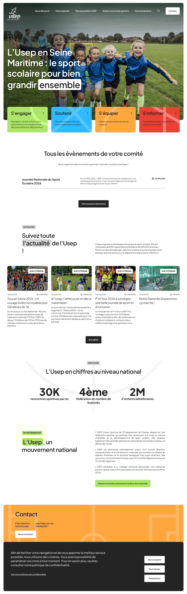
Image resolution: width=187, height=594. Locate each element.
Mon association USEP (86, 11)
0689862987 (42, 526)
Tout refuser (154, 569)
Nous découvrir (42, 11)
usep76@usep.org (44, 523)
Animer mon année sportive (115, 11)
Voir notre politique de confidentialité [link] (28, 574)
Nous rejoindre (63, 11)
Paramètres (154, 578)
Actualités (93, 339)
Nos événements (143, 11)
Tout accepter (154, 559)
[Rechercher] (158, 11)
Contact (173, 11)
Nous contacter (25, 534)
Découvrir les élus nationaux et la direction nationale (123, 483)
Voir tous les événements (93, 203)
